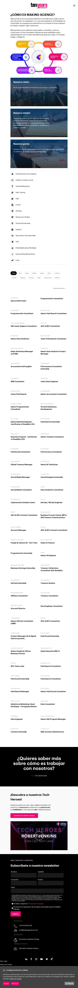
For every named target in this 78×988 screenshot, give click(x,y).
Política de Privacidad (35, 903)
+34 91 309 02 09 (25, 925)
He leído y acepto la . (28, 903)
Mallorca (57, 277)
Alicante (14, 277)
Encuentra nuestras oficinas (29, 939)
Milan (49, 273)
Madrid (34, 273)
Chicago (31, 277)
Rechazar (15, 983)
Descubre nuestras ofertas (28, 948)
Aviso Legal (3, 961)
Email (13, 887)
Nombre (14, 872)
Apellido (41, 872)
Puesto (40, 879)
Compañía (14, 879)
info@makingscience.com (28, 930)
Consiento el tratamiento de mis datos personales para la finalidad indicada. (36, 908)
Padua (27, 273)
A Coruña (56, 273)
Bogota (42, 273)
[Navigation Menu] (74, 6)
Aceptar (6, 983)
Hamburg (22, 277)
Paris (20, 273)
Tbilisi (38, 277)
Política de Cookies (6, 964)
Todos (13, 273)
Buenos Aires (47, 277)
